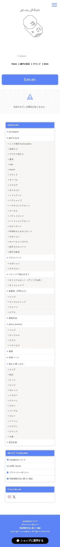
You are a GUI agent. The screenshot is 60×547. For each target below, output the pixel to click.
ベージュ (13, 421)
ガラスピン (14, 269)
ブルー (12, 406)
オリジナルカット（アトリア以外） (26, 280)
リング (12, 297)
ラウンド (37, 64)
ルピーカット (15, 226)
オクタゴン (14, 190)
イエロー (13, 395)
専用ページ (14, 357)
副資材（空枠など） (18, 291)
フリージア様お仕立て (19, 274)
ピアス (12, 312)
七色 (11, 436)
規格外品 (13, 318)
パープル (13, 411)
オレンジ (13, 390)
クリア (12, 369)
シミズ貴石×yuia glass (20, 144)
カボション (14, 237)
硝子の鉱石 (14, 252)
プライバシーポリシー (19, 472)
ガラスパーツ (15, 258)
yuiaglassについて (18, 460)
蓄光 (11, 159)
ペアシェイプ (15, 200)
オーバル (13, 180)
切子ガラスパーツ (17, 247)
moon (12, 169)
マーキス (13, 211)
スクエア (13, 185)
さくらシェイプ (16, 285)
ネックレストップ (17, 302)
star (11, 164)
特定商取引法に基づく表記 (21, 479)
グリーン (13, 400)
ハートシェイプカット (19, 221)
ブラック (13, 431)
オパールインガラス (18, 242)
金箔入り (13, 149)
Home (14, 64)
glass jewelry (15, 324)
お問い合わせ (15, 466)
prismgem (14, 132)
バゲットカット (16, 216)
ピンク (12, 385)
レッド (12, 380)
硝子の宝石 (25, 64)
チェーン (13, 307)
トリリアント (15, 195)
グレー (12, 416)
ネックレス (14, 335)
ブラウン (13, 426)
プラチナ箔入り (16, 154)
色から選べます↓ (16, 364)
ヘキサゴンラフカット (19, 205)
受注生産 (13, 442)
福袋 (11, 351)
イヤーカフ (14, 345)
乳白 (11, 375)
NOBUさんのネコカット (20, 231)
